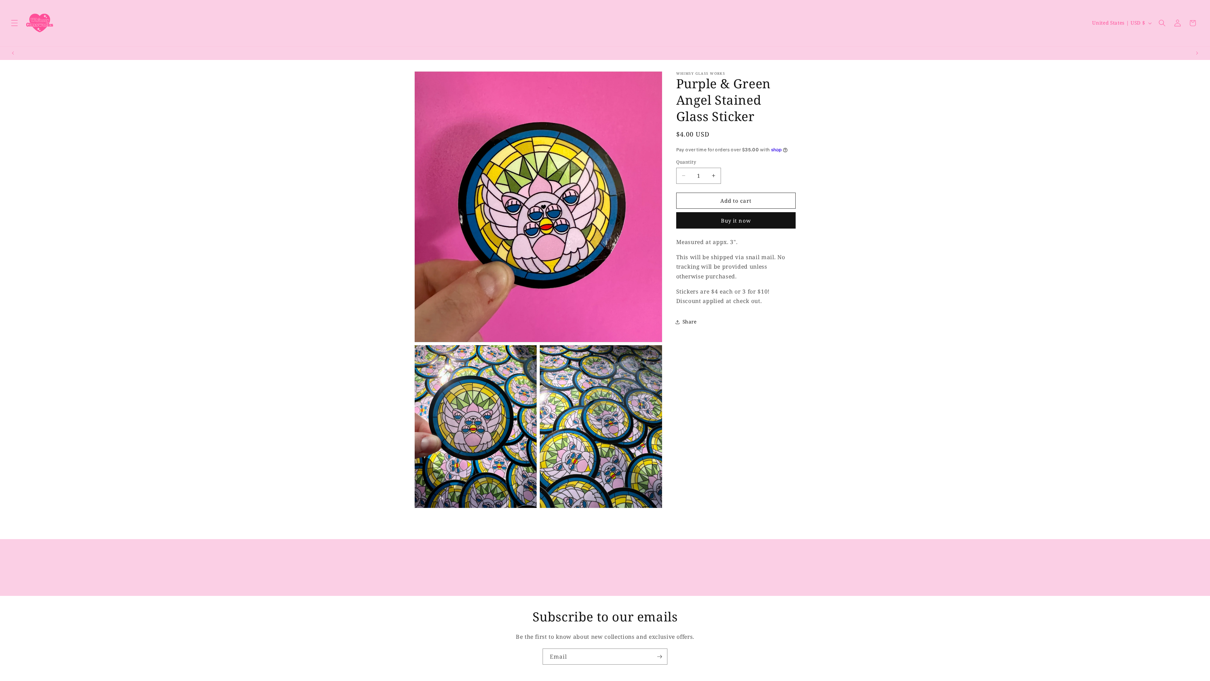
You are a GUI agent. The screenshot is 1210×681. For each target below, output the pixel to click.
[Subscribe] (659, 657)
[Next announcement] (1197, 53)
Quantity (686, 162)
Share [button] (690, 321)
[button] (14, 23)
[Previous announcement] (13, 53)
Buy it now (736, 220)
